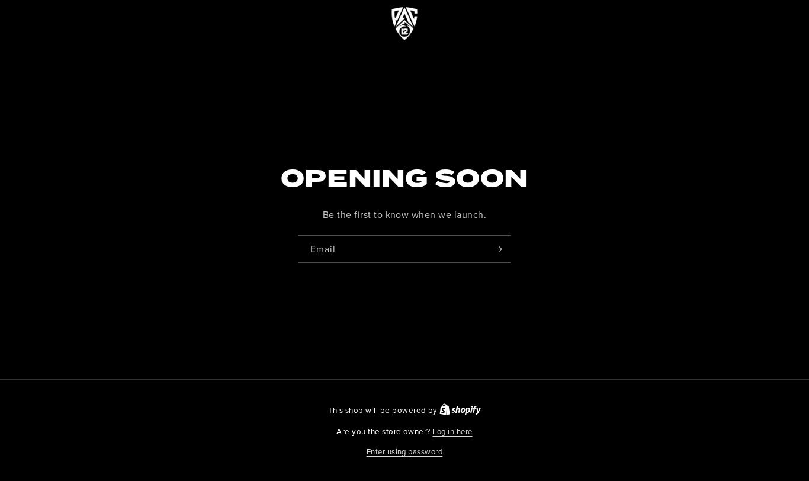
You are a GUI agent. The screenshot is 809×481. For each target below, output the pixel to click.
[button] (405, 452)
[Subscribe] (497, 249)
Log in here (452, 431)
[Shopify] (460, 410)
